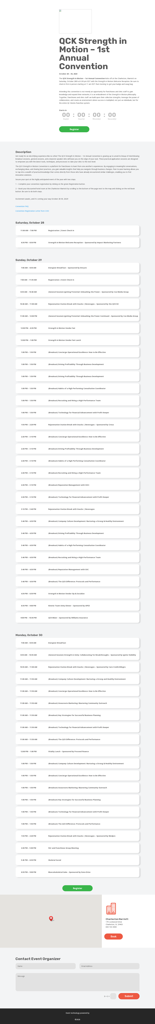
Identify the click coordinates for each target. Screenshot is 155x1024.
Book (113, 936)
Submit (129, 996)
